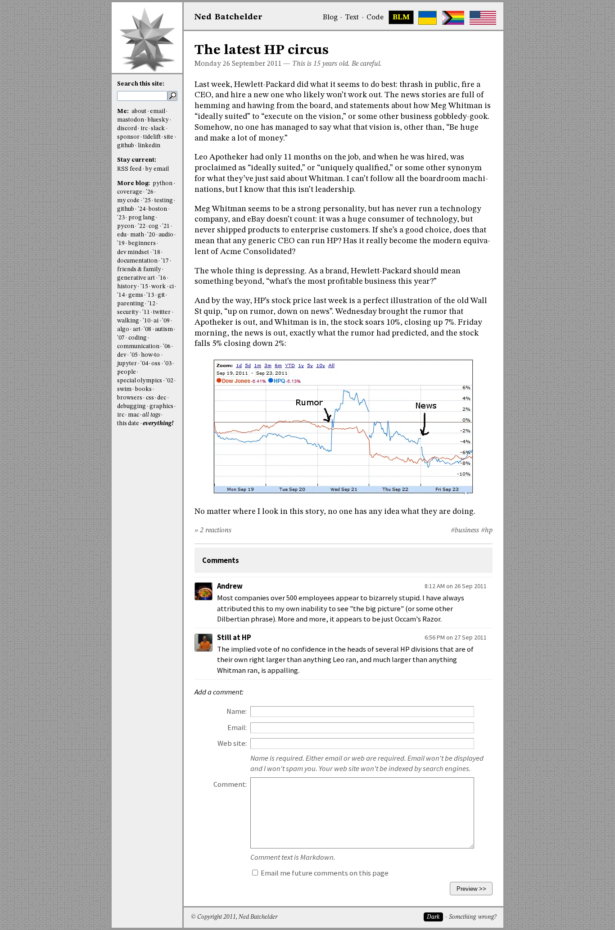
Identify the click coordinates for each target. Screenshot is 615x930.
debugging (131, 406)
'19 (121, 243)
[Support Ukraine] (427, 18)
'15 (144, 287)
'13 (150, 295)
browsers (129, 398)
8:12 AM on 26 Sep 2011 (456, 586)
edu (122, 235)
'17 (165, 261)
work (158, 287)
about (138, 111)
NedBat (228, 17)
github (125, 146)
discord (127, 129)
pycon (125, 226)
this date (128, 423)
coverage (129, 192)
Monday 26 (212, 64)
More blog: (134, 183)
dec (161, 398)
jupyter (127, 364)
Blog (330, 17)
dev (122, 355)
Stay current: (136, 160)
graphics (161, 406)
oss (155, 364)
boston (158, 209)
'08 (147, 329)
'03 (168, 364)
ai (156, 321)
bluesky (158, 120)
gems (135, 295)
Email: (237, 727)
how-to (150, 355)
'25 (147, 201)
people (126, 372)
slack (158, 129)
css (150, 398)
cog (153, 226)
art (136, 329)
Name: (236, 711)
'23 (121, 218)
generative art (136, 278)
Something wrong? (472, 917)
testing (163, 201)
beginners (142, 243)
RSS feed (129, 169)
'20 (151, 235)
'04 (144, 364)
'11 (146, 312)
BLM (401, 17)
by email (157, 169)
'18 (156, 252)
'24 (141, 209)
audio (165, 235)
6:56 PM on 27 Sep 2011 (456, 637)
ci (171, 287)
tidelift (152, 137)
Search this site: (140, 84)
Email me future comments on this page (324, 873)
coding (137, 338)
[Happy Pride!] (453, 18)
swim (124, 389)
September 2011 (256, 64)
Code (375, 17)
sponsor (128, 137)
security (128, 312)
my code (128, 201)
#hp (487, 530)
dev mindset (133, 252)
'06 (167, 346)
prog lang (141, 218)
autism (164, 329)
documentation (137, 261)
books (143, 389)
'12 (151, 304)
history (127, 287)
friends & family (139, 269)
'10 (146, 321)
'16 (162, 278)
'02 (169, 381)
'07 (121, 338)
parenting (130, 304)
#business (465, 530)
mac (133, 415)
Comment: (230, 784)
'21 (166, 226)
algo (123, 329)
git (161, 295)
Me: (123, 111)
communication (138, 346)
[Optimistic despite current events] (483, 18)
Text (352, 17)
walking (128, 321)
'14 (121, 295)
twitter (162, 312)
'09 (166, 321)
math (137, 235)
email (157, 111)
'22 (141, 226)
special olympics (139, 381)
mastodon (130, 120)
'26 (150, 192)
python (162, 183)
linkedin (149, 146)
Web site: (232, 743)
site (168, 137)
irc (144, 129)
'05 (134, 355)
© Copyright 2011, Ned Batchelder (234, 917)
